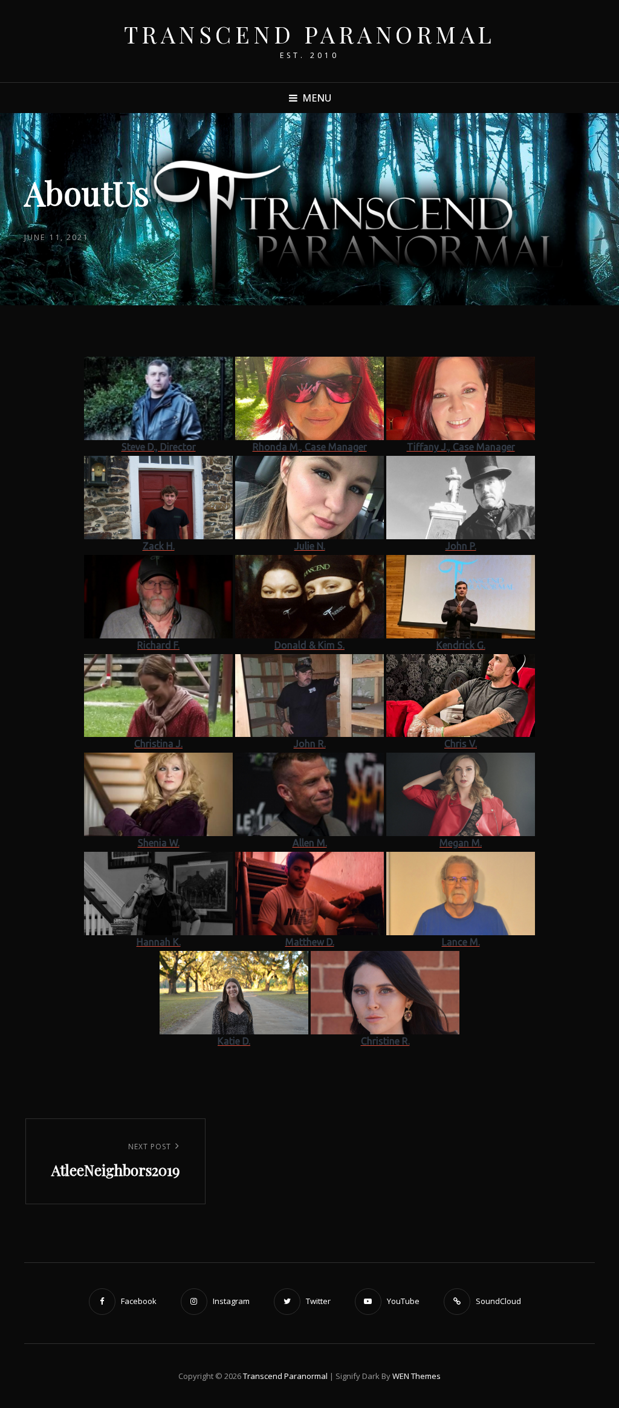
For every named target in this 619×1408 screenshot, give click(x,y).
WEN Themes (416, 1376)
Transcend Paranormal (310, 34)
